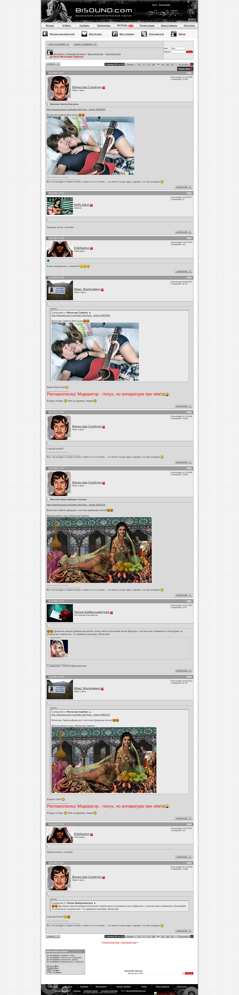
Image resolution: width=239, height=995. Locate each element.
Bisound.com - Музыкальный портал (70, 54)
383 (167, 64)
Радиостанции (147, 25)
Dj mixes (68, 986)
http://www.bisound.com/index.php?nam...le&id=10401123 (76, 504)
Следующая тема (128, 942)
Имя (166, 48)
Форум (181, 34)
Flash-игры (189, 25)
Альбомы (84, 25)
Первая (129, 64)
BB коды (50, 966)
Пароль (167, 52)
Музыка (50, 25)
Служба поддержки (109, 991)
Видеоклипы (104, 25)
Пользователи (156, 34)
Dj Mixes (66, 25)
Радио (144, 986)
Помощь (192, 19)
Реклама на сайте (62, 991)
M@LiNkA (81, 205)
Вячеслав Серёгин (86, 87)
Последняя (183, 64)
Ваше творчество (95, 54)
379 (148, 64)
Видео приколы (169, 25)
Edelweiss (81, 248)
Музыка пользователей (62, 34)
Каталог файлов (124, 986)
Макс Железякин (87, 289)
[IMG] (49, 970)
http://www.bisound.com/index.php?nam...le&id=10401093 (76, 109)
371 (144, 64)
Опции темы (184, 69)
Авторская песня (113, 54)
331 (139, 64)
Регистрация (164, 5)
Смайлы (50, 968)
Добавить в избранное (186, 21)
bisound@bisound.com (136, 991)
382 (162, 64)
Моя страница (127, 34)
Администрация (91, 991)
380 (153, 64)
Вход (154, 5)
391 (172, 64)
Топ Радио (122, 25)
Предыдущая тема (111, 942)
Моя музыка (95, 34)
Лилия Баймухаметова (91, 612)
